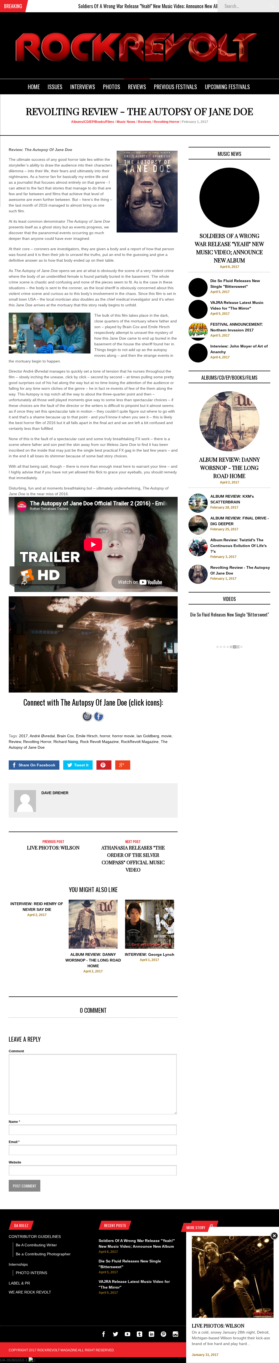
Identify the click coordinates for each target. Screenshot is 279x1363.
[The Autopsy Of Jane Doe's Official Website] (87, 718)
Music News (126, 122)
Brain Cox (65, 736)
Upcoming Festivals (227, 87)
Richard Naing (65, 741)
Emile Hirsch (87, 736)
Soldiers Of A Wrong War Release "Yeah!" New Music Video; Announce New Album (117, 6)
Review (15, 741)
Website (15, 1162)
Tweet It (81, 765)
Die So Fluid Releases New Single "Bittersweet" (229, 614)
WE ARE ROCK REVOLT (30, 1292)
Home (34, 87)
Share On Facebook (37, 765)
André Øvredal (42, 736)
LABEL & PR (19, 1283)
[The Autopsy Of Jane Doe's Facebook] (99, 718)
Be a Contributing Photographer (43, 1254)
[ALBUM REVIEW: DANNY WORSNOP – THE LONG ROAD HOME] (93, 947)
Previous (177, 651)
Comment (16, 1051)
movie (166, 736)
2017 (23, 736)
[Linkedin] (151, 1335)
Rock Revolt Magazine (99, 741)
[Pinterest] (163, 1335)
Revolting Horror (167, 122)
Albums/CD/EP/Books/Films (92, 122)
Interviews (82, 87)
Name (14, 1122)
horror (105, 736)
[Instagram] (175, 1335)
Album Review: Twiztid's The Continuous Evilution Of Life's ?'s (238, 546)
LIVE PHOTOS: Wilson (53, 847)
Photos (111, 87)
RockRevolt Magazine (140, 741)
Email (14, 1142)
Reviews (137, 87)
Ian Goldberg (148, 736)
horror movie (123, 736)
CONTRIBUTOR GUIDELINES (35, 1236)
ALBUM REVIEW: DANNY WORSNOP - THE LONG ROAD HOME (93, 960)
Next (189, 940)
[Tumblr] (139, 1335)
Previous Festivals (175, 87)
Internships (18, 1264)
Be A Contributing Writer (36, 1245)
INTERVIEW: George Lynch (149, 954)
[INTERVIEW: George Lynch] (149, 947)
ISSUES (55, 87)
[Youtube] (127, 1335)
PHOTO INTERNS (31, 1273)
